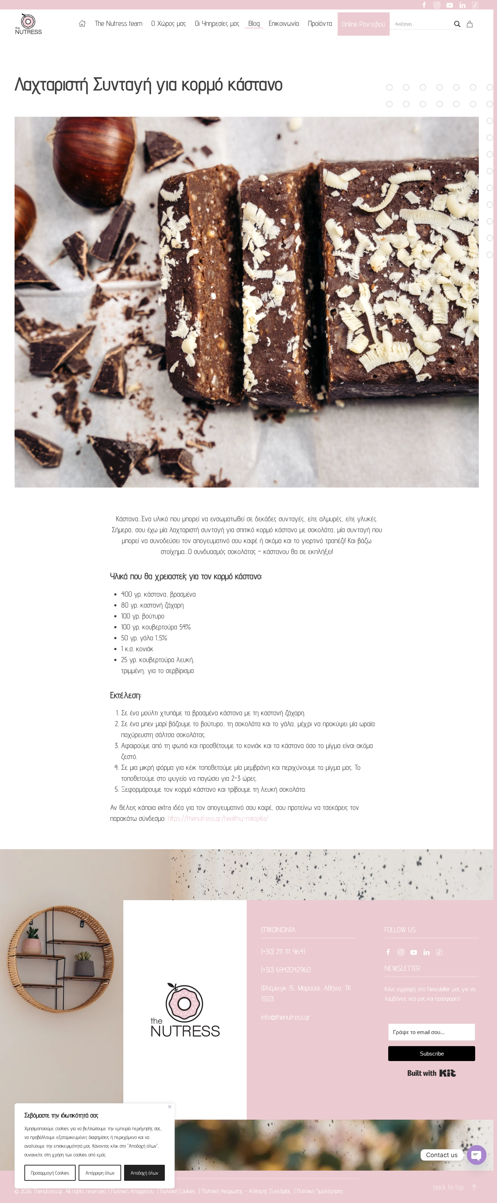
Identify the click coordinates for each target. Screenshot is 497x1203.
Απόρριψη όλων (100, 1173)
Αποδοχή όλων (144, 1173)
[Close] (169, 1106)
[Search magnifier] (457, 24)
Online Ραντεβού (363, 24)
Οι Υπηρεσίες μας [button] (217, 23)
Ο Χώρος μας (168, 23)
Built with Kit (431, 1073)
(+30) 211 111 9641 (283, 951)
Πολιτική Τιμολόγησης (321, 1191)
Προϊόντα (320, 23)
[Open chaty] (476, 1155)
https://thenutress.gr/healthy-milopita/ (218, 818)
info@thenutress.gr (285, 1017)
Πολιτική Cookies (178, 1191)
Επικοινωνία (284, 23)
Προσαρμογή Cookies (50, 1173)
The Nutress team (118, 23)
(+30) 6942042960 (286, 969)
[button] (474, 1187)
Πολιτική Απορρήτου (133, 1191)
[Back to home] (30, 24)
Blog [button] (254, 23)
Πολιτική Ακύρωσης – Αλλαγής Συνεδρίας (247, 1191)
